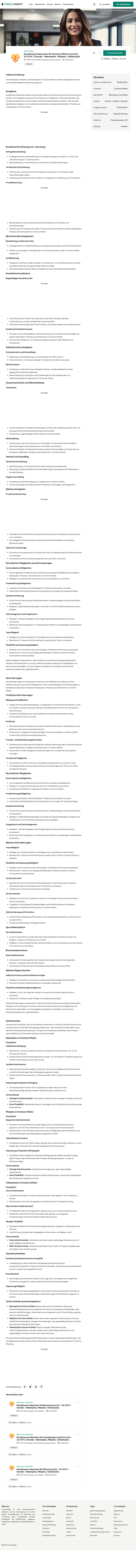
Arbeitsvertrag (71, 1528)
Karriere (92, 1525)
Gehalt (68, 1532)
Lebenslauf (70, 1521)
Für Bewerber (67, 4)
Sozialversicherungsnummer (100, 1532)
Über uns (117, 1514)
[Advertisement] (44, 128)
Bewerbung (70, 1525)
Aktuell (50, 4)
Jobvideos (46, 1528)
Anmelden (106, 4)
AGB (115, 1528)
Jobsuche (69, 1514)
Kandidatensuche (48, 1514)
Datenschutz (118, 1521)
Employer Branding (49, 1525)
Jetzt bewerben (116, 53)
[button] (94, 4)
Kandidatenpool (48, 1521)
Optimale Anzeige (96, 1514)
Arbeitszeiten (70, 1535)
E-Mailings (46, 1532)
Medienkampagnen (49, 1535)
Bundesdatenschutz (121, 1525)
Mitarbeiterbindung (96, 1528)
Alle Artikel (93, 1535)
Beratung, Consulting (25, 1402)
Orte (115, 1518)
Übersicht (45, 1511)
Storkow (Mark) (121, 88)
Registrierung (118, 1511)
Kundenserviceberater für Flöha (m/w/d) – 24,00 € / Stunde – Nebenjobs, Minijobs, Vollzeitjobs (43, 1470)
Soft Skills (93, 1521)
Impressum (118, 1532)
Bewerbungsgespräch (97, 1511)
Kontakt (117, 1535)
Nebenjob (29, 64)
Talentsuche (40, 4)
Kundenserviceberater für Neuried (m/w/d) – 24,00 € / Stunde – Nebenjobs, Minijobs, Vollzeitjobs (44, 1406)
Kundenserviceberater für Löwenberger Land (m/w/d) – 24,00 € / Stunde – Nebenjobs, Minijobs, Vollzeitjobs (44, 1438)
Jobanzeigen (46, 1518)
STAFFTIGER (28, 51)
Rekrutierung (94, 1518)
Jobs (31, 4)
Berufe (57, 4)
